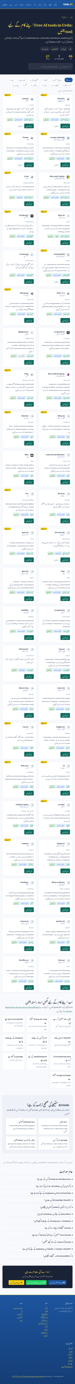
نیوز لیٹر (21, 4)
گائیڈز (50, 4)
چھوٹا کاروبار (55, 48)
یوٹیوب (71, 1351)
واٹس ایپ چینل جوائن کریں (35, 1282)
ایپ (11, 4)
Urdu (68, 4)
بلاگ (55, 4)
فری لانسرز (63, 48)
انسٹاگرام (70, 1354)
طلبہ (70, 48)
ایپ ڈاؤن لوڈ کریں (15, 1282)
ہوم (72, 17)
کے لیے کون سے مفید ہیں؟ (54, 1214)
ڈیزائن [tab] (44, 85)
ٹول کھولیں (65, 126)
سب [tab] (68, 80)
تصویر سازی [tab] (22, 80)
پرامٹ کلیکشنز (44, 1317)
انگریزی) (67, 1366)
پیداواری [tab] (15, 85)
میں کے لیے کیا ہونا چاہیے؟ (50, 1193)
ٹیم (21, 1311)
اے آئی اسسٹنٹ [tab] (57, 80)
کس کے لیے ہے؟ (54, 1179)
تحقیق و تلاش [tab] (34, 80)
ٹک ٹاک (70, 1360)
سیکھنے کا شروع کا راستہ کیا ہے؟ (58, 1227)
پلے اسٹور (70, 1363)
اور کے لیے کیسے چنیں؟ (52, 1221)
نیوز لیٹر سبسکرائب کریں (56, 1282)
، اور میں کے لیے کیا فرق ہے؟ (46, 1248)
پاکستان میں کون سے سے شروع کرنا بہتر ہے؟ (53, 1186)
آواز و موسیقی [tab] (67, 85)
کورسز (16, 4)
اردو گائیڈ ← (56, 126)
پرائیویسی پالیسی (19, 1376)
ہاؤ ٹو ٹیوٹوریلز (45, 1314)
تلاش (3, 4)
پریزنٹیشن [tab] (34, 85)
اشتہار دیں (19, 1317)
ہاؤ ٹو (45, 4)
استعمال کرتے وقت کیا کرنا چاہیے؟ (51, 1234)
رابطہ (21, 1320)
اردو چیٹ (44, 1332)
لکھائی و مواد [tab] (55, 85)
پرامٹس (39, 4)
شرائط (13, 1376)
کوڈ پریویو (46, 1335)
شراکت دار (19, 1314)
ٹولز (34, 4)
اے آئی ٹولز (44, 1320)
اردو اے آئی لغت (43, 1323)
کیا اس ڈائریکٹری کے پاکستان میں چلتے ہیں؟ (55, 1207)
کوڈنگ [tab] (44, 80)
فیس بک (70, 1348)
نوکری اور (45, 48)
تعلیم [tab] (25, 85)
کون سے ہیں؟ (57, 1200)
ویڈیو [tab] (11, 80)
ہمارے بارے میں (17, 1307)
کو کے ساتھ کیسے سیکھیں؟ (56, 1241)
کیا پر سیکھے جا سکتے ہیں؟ (57, 1255)
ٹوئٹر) (71, 1357)
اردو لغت (28, 4)
